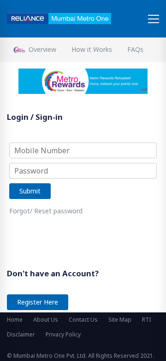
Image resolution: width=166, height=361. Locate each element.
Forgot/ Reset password (46, 210)
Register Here (37, 302)
